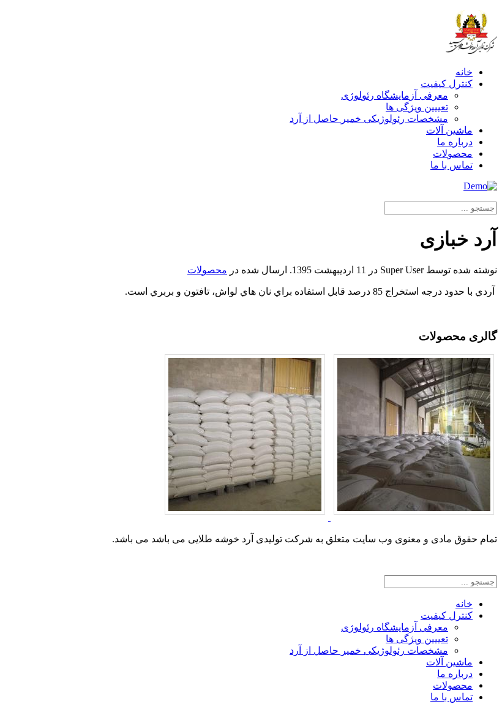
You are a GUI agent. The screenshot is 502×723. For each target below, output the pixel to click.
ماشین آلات (449, 130)
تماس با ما (451, 165)
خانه (464, 72)
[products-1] (412, 517)
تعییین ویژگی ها (417, 107)
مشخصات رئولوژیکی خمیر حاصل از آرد (369, 118)
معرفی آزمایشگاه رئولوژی (394, 95)
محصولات (453, 153)
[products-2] (245, 517)
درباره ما (455, 142)
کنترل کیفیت (447, 83)
